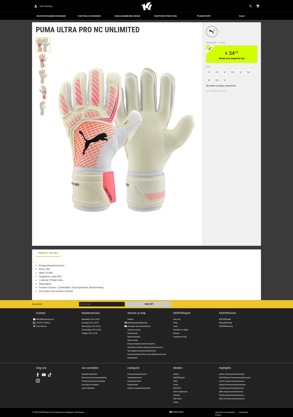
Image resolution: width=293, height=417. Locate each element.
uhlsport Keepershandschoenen (232, 385)
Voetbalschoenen (89, 16)
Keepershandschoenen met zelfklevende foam (146, 354)
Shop (175, 323)
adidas (176, 374)
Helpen (130, 319)
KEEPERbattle (225, 319)
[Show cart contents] (258, 6)
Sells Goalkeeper (180, 392)
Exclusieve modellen (90, 385)
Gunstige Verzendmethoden (139, 326)
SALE (242, 16)
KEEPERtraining (226, 326)
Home (146, 6)
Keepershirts (132, 385)
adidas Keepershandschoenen (232, 374)
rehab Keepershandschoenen (231, 388)
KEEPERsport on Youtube (44, 375)
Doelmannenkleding (127, 16)
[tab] (43, 44)
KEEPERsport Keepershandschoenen (235, 378)
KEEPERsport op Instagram (38, 381)
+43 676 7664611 (43, 323)
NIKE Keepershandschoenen (231, 392)
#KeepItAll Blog (225, 323)
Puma (175, 385)
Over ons (177, 319)
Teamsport (204, 16)
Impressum (243, 412)
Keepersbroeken (134, 381)
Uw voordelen (90, 367)
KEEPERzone (227, 313)
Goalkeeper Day (180, 337)
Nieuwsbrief (37, 304)
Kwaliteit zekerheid (89, 374)
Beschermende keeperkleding (94, 378)
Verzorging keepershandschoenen (141, 351)
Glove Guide (132, 340)
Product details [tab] (48, 253)
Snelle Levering (134, 330)
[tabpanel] (85, 278)
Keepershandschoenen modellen (141, 344)
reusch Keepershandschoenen (232, 381)
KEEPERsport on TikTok (50, 375)
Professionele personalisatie (93, 381)
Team (175, 326)
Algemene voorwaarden (225, 412)
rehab (175, 402)
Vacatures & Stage (180, 330)
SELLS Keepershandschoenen (232, 399)
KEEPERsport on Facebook (38, 375)
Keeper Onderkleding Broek (139, 388)
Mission (176, 333)
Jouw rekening (45, 6)
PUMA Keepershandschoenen (231, 395)
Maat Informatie (133, 337)
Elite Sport (177, 399)
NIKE (175, 381)
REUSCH (177, 388)
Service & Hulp (136, 313)
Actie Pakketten (88, 388)
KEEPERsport (181, 313)
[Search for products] (251, 6)
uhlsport (176, 395)
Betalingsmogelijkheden (137, 323)
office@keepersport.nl (45, 319)
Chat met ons (41, 326)
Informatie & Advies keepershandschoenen (145, 347)
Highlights (225, 367)
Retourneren (132, 333)
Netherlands (178, 412)
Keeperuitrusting (165, 16)
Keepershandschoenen (51, 16)
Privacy (218, 415)
